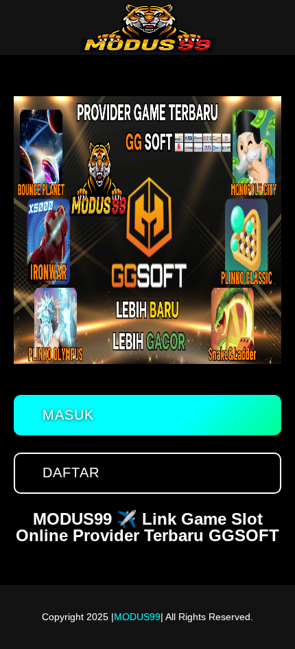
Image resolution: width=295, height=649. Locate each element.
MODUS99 (137, 616)
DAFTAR (71, 472)
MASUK (68, 414)
